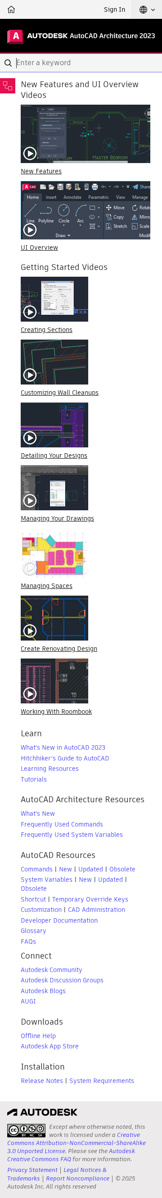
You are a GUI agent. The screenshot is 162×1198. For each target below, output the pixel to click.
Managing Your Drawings (57, 518)
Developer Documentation (59, 920)
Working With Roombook (56, 711)
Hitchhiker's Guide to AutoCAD (65, 758)
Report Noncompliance (77, 1178)
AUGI (28, 1001)
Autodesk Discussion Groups (62, 980)
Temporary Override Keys (90, 899)
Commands (37, 869)
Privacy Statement (32, 1170)
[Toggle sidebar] (7, 85)
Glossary (33, 930)
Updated (90, 869)
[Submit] (9, 63)
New (65, 869)
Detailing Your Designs (54, 455)
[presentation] (26, 1130)
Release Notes (42, 1080)
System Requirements (101, 1080)
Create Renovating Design (59, 648)
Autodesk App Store (50, 1046)
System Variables (46, 879)
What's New (38, 813)
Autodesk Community (51, 969)
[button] (147, 9)
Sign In (114, 9)
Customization (41, 909)
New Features (41, 171)
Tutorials (34, 779)
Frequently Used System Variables (72, 834)
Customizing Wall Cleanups (60, 392)
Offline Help (38, 1035)
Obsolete (122, 869)
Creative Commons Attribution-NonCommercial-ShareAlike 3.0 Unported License (76, 1143)
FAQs (28, 941)
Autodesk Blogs (43, 990)
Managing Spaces (46, 585)
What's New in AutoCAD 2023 (63, 747)
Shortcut (33, 899)
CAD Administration (96, 909)
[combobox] (81, 63)
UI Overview (39, 247)
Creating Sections (46, 329)
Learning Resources (50, 768)
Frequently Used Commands (62, 824)
